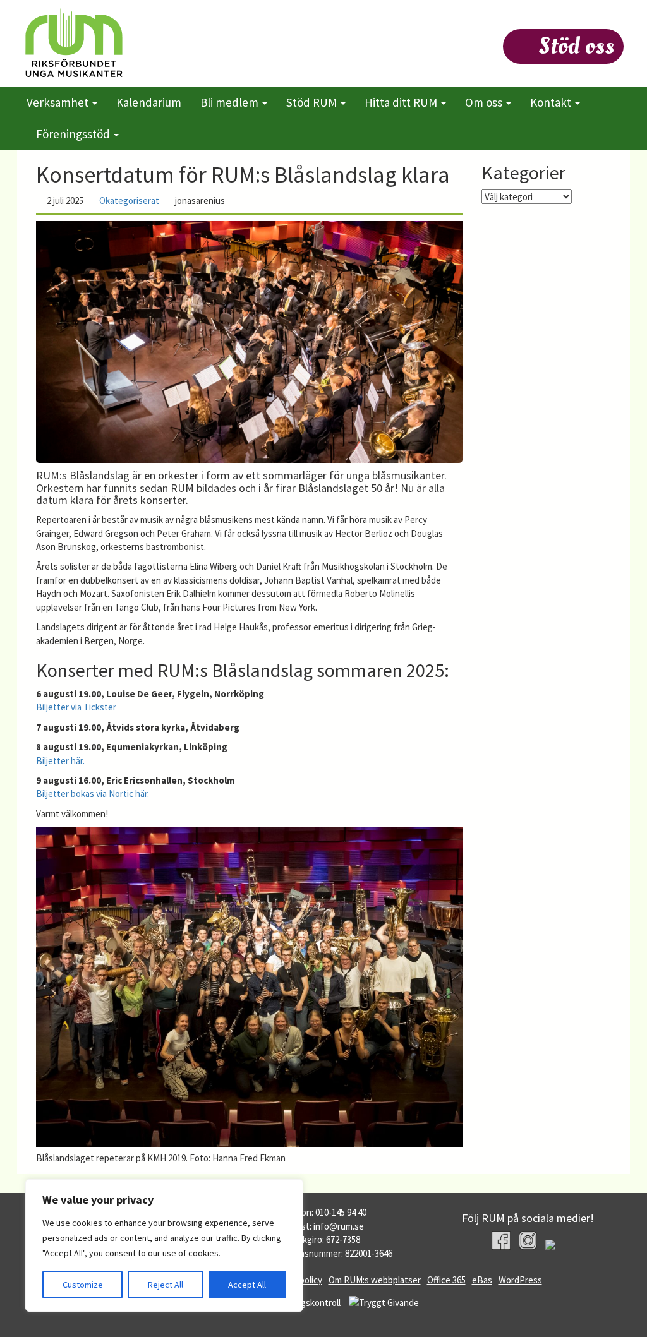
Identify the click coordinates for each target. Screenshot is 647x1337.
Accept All (247, 1284)
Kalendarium (148, 102)
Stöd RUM (312, 102)
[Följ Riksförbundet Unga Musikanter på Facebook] (501, 1240)
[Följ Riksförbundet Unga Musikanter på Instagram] (528, 1240)
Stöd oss (576, 46)
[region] (164, 1245)
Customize (83, 1284)
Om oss (485, 102)
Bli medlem (230, 102)
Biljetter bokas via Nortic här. (92, 794)
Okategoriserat (129, 201)
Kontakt (552, 102)
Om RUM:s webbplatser (375, 1280)
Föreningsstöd (74, 133)
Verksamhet (59, 102)
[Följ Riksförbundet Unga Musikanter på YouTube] (554, 1246)
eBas (482, 1280)
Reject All (165, 1284)
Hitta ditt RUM (402, 102)
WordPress (520, 1280)
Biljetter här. (60, 761)
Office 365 (446, 1280)
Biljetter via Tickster (76, 707)
